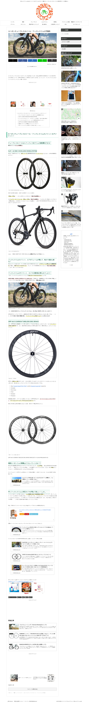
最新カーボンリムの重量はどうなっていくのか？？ (28, 123)
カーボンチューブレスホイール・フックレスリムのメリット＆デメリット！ (32, 113)
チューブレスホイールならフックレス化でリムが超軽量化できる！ (31, 115)
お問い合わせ (10, 701)
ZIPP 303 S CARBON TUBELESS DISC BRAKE (28, 121)
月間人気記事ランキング (18, 701)
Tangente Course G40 (35, 386)
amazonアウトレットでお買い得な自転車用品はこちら (20, 581)
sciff (71, 234)
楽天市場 (26, 514)
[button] (52, 60)
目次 (31, 110)
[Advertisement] (32, 71)
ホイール (19, 597)
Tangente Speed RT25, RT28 (19, 386)
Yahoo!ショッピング (33, 514)
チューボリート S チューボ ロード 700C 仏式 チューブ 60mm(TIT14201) (35, 509)
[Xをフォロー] (70, 265)
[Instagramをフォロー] (72, 265)
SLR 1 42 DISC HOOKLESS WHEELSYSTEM (28, 116)
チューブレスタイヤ (13, 597)
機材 (23, 597)
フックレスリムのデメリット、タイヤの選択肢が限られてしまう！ (31, 120)
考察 (27, 597)
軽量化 (31, 597)
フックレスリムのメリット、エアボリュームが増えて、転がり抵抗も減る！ (33, 118)
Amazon (21, 514)
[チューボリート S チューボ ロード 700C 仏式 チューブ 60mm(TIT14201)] (14, 513)
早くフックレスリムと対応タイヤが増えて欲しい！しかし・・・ (31, 125)
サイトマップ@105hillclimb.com (31, 701)
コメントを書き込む (32, 689)
